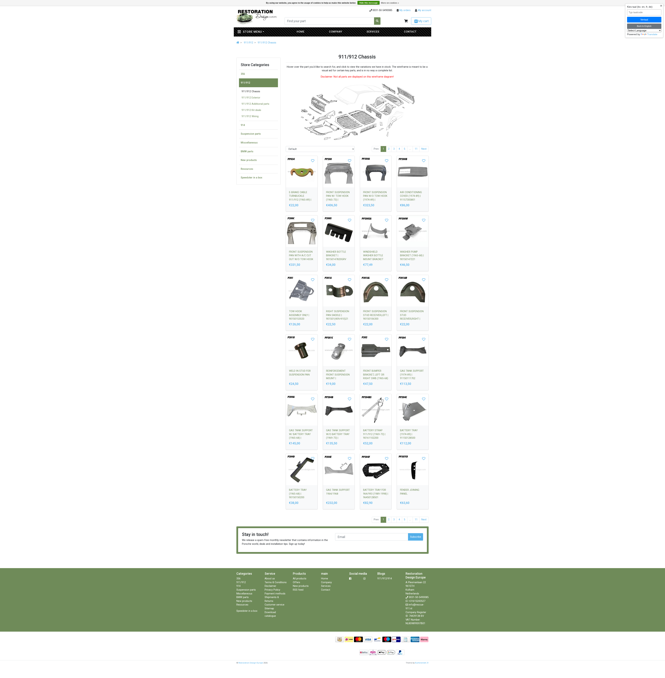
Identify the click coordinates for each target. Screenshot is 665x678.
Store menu (260, 31)
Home (300, 31)
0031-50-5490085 (419, 597)
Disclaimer (270, 586)
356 (243, 74)
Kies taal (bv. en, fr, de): (640, 6)
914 (243, 125)
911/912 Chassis (267, 42)
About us (270, 578)
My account (424, 10)
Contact (410, 31)
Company (335, 31)
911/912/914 (384, 578)
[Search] (377, 21)
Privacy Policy (272, 589)
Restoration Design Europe (250, 663)
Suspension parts (251, 133)
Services (373, 31)
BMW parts (247, 151)
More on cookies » (390, 3)
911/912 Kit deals (251, 110)
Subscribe (415, 536)
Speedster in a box (251, 177)
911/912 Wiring (250, 116)
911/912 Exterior (251, 97)
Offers (296, 582)
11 (416, 148)
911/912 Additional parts (255, 103)
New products (249, 160)
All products (299, 578)
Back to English (644, 26)
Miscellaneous (249, 142)
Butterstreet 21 (422, 663)
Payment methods (275, 593)
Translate (652, 34)
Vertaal (644, 19)
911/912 (248, 42)
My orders (405, 10)
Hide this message (368, 3)
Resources (247, 169)
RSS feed (298, 589)
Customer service (274, 604)
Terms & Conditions (276, 582)
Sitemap (269, 608)
